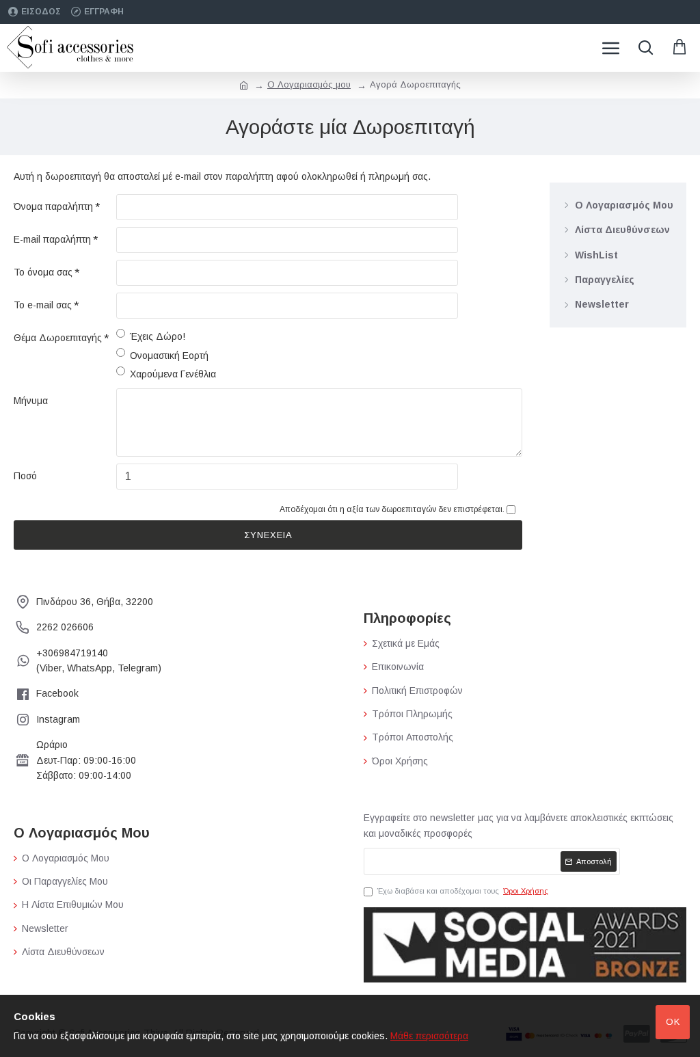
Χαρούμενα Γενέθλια (173, 374)
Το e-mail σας (43, 304)
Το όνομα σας (43, 272)
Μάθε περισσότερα (429, 1035)
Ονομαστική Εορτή (169, 355)
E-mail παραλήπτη (52, 239)
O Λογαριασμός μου (309, 84)
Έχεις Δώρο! (157, 336)
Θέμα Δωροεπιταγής (58, 337)
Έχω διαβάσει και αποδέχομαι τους (462, 891)
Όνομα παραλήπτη (53, 206)
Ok (673, 1022)
